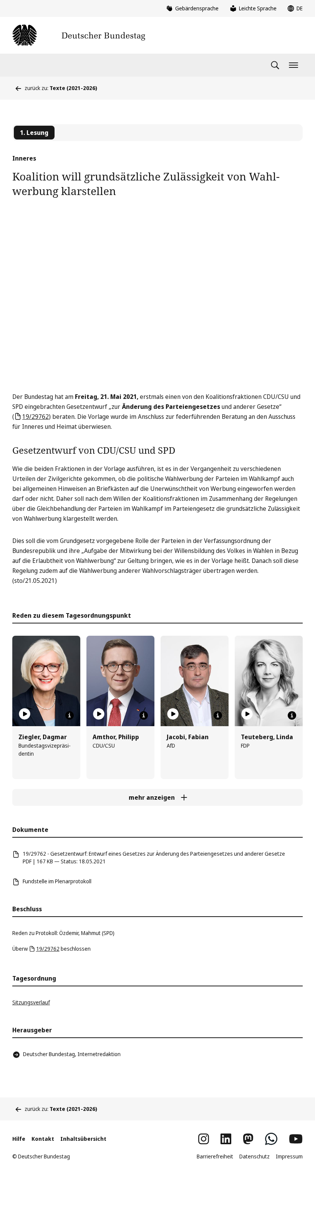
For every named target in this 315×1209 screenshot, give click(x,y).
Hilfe (18, 1138)
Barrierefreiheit (215, 1156)
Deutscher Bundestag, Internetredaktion (72, 1054)
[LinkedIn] (225, 1139)
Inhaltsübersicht (83, 1138)
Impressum (289, 1156)
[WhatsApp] (271, 1139)
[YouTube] (296, 1139)
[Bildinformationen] (69, 715)
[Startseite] (78, 35)
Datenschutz (254, 1156)
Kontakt (43, 1138)
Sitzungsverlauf (31, 1002)
